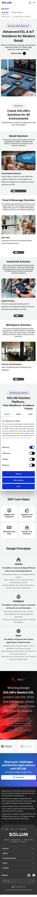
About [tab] (30, 414)
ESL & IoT (6, 848)
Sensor (5, 863)
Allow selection (18, 480)
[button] (16, 252)
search (30, 3)
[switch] (32, 453)
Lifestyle (6, 868)
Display (5, 853)
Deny (18, 486)
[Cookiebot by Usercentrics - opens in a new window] (26, 409)
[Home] (6, 2)
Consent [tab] (6, 414)
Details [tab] (18, 414)
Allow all (18, 474)
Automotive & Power (9, 858)
